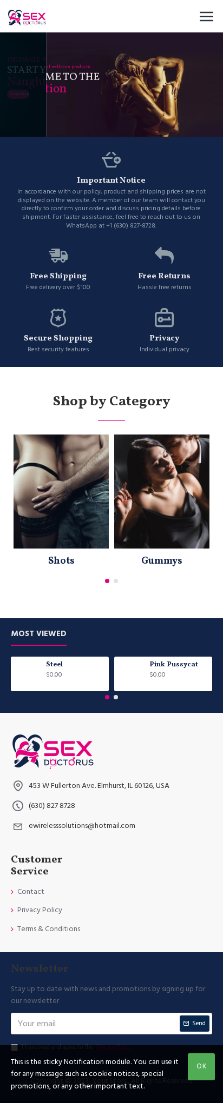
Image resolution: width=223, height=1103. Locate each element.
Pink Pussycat (173, 665)
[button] (107, 581)
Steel (54, 665)
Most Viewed (39, 634)
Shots (61, 561)
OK (201, 1066)
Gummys (161, 561)
